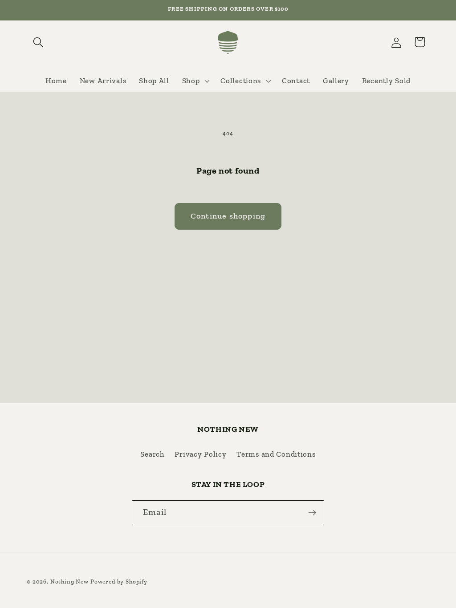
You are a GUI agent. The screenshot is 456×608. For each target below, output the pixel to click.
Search (152, 454)
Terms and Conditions (275, 454)
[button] (38, 42)
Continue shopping (228, 216)
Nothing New (69, 581)
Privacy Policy (200, 454)
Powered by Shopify (118, 581)
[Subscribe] (312, 512)
